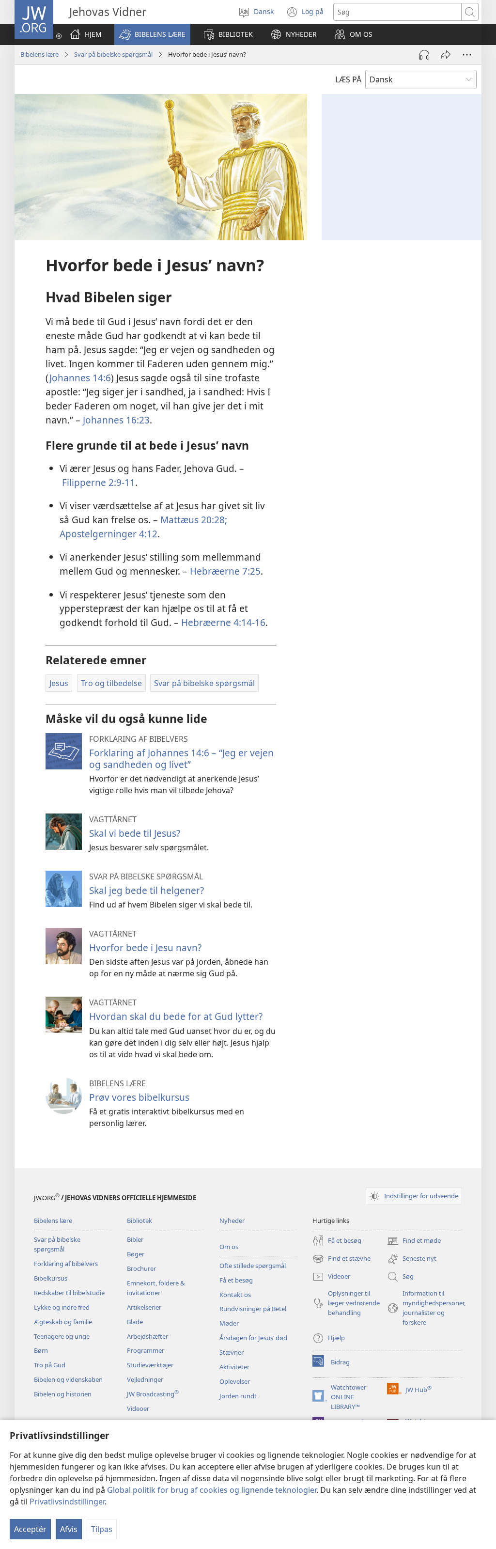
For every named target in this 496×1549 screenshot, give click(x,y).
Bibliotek (139, 1220)
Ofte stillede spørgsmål (252, 1265)
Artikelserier (144, 1307)
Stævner (231, 1352)
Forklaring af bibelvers (66, 1263)
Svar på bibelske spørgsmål (113, 54)
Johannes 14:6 (80, 377)
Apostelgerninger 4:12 (108, 533)
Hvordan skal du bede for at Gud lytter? (176, 1016)
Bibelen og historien (63, 1394)
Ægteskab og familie (63, 1321)
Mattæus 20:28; (193, 519)
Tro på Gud (49, 1365)
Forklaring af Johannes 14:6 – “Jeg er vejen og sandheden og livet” (181, 758)
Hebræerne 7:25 (225, 571)
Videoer (138, 1408)
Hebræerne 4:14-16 (223, 622)
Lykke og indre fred (62, 1307)
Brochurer (141, 1268)
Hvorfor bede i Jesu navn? (145, 947)
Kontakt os (235, 1294)
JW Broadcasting (153, 1394)
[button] (152, 34)
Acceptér (30, 1529)
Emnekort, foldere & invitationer (156, 1288)
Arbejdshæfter (147, 1336)
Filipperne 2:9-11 (98, 482)
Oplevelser (234, 1381)
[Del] (445, 54)
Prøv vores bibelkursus (139, 1097)
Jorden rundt (238, 1396)
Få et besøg (236, 1280)
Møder (229, 1323)
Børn (41, 1350)
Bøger (135, 1254)
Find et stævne (341, 1259)
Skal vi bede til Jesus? (134, 833)
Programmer (145, 1350)
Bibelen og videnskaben (68, 1379)
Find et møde (414, 1241)
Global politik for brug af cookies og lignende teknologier (211, 1490)
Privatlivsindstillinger (67, 1501)
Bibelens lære (39, 54)
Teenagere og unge (62, 1336)
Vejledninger (145, 1379)
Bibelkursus (50, 1278)
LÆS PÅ (348, 79)
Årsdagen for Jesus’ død (253, 1337)
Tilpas (101, 1529)
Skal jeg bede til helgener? (146, 890)
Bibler (135, 1239)
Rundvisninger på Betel (252, 1308)
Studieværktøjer (150, 1365)
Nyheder (232, 1220)
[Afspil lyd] (424, 54)
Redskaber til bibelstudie (69, 1292)
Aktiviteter (234, 1366)
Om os (228, 1246)
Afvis (69, 1529)
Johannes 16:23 (116, 419)
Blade (135, 1321)
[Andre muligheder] (467, 54)
